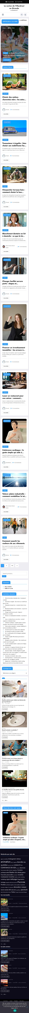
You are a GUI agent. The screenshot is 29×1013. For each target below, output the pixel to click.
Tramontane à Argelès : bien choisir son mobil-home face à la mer (14, 144)
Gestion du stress (15, 862)
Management (5, 994)
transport (17, 881)
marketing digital (5, 869)
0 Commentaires (15, 109)
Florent (7, 155)
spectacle (24, 879)
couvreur (17, 857)
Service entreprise (13, 995)
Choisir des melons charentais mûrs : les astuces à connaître (14, 98)
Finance (5, 344)
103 (12, 565)
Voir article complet (5, 900)
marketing (23, 866)
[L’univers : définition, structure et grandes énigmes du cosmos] (14, 44)
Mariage (5, 392)
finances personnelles (4, 859)
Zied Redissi (8, 462)
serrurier (14, 879)
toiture (10, 881)
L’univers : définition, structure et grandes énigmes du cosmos (12, 56)
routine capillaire (17, 874)
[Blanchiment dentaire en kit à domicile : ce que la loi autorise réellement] (14, 219)
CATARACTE (17, 855)
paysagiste (7, 872)
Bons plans (22, 990)
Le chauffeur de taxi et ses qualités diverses (13, 789)
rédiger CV (7, 876)
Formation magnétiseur (13, 859)
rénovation (11, 876)
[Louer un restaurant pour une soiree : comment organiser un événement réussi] (14, 380)
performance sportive (13, 872)
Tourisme (5, 139)
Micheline (6, 28)
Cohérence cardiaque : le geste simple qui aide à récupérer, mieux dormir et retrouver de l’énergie (13, 451)
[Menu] (3, 14)
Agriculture (5, 990)
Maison (5, 186)
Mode (5, 537)
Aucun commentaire (22, 907)
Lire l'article (5, 709)
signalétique (18, 879)
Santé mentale (4, 879)
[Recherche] (21, 14)
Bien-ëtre (5, 93)
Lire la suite (7, 60)
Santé (10, 954)
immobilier (20, 864)
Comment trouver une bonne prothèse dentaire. (18, 956)
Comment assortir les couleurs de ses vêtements (13, 542)
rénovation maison (20, 876)
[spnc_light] (25, 14)
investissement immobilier (7, 866)
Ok (15, 1010)
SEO (10, 879)
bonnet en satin (10, 854)
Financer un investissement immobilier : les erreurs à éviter (13, 348)
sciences (9, 53)
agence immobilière (4, 848)
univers (13, 53)
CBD (21, 854)
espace (4, 53)
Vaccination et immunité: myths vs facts (13, 656)
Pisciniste (21, 871)
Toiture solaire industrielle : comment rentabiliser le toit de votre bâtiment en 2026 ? (13, 495)
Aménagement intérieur (14, 848)
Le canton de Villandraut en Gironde (14, 7)
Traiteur (13, 882)
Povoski (7, 109)
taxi (7, 881)
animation (5, 851)
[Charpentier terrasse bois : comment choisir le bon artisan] (14, 174)
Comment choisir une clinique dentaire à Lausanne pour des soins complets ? (12, 759)
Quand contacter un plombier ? (10, 730)
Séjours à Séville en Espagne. (15, 941)
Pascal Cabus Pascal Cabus (10, 246)
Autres (5, 51)
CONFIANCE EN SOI (8, 857)
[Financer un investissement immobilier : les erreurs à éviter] (14, 322)
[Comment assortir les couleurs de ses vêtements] (14, 526)
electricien (22, 857)
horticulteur (15, 864)
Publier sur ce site (9, 588)
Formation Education (15, 51)
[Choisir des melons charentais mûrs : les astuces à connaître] (14, 82)
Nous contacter (8, 586)
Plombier (3, 874)
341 (4, 933)
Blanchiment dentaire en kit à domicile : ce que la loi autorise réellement (14, 234)
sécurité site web (4, 881)
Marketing (17, 994)
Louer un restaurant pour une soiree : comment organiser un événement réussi (12, 397)
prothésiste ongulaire (10, 874)
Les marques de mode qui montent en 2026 (14, 631)
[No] (27, 1007)
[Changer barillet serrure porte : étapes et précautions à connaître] (14, 266)
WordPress (16, 999)
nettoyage (13, 868)
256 (6, 800)
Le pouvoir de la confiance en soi (15, 970)
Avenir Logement (14, 851)
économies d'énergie (23, 881)
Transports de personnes (8, 788)
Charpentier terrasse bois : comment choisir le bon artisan (13, 191)
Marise (7, 555)
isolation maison (18, 866)
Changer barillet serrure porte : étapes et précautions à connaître (12, 282)
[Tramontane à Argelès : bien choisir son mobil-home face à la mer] (14, 128)
